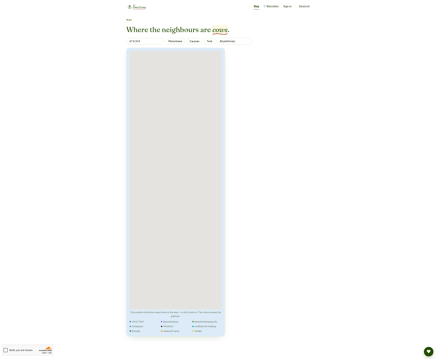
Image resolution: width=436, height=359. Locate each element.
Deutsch (304, 6)
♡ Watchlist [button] (271, 6)
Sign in (287, 6)
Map (256, 6)
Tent (209, 41)
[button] (428, 351)
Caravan (194, 41)
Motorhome (175, 41)
